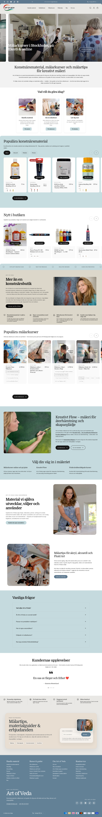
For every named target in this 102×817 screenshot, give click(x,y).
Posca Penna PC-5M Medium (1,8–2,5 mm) (36, 251)
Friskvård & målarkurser (81, 773)
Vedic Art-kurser (34, 773)
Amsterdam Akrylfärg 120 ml (35, 185)
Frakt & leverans (80, 766)
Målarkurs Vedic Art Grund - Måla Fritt (85, 368)
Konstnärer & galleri (58, 771)
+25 (7, 188)
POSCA (31, 248)
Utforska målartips (61, 576)
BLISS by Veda (57, 182)
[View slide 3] (52, 688)
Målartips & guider (34, 778)
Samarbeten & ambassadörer (60, 773)
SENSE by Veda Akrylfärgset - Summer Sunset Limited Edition (12, 251)
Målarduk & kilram (11, 773)
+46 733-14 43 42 (23, 803)
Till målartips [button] (75, 129)
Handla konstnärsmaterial (12, 764)
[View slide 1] (48, 688)
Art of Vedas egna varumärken (60, 769)
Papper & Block (10, 775)
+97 (31, 188)
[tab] (7, 153)
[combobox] (92, 2)
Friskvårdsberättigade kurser (36, 775)
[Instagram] (81, 803)
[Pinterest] (94, 803)
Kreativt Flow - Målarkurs (10, 368)
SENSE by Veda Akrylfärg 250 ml (11, 185)
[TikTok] (89, 803)
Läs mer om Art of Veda (14, 306)
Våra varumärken (57, 766)
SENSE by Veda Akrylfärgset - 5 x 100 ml (60, 251)
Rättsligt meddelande (81, 778)
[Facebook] (77, 803)
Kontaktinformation (80, 764)
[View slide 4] (54, 688)
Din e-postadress (67, 731)
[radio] (7, 190)
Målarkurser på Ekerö (35, 769)
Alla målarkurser (34, 764)
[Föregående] (32, 2)
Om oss (55, 764)
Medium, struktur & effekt (12, 778)
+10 (80, 254)
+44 (31, 254)
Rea (7, 780)
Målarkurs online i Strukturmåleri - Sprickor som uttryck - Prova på (36, 369)
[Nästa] (69, 2)
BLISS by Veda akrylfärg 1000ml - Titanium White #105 (60, 186)
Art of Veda (9, 365)
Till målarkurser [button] (51, 129)
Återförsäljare (56, 775)
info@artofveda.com (11, 803)
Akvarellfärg (9, 769)
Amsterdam (33, 182)
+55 (80, 188)
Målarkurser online (34, 766)
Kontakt (55, 778)
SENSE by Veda (9, 182)
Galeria (80, 182)
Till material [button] (27, 129)
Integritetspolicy (80, 775)
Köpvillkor (78, 771)
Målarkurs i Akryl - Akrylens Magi (59, 368)
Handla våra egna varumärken (16, 522)
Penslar (8, 771)
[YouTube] (85, 803)
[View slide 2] (50, 688)
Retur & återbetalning (81, 769)
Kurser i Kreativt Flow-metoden (37, 771)
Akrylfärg (8, 766)
